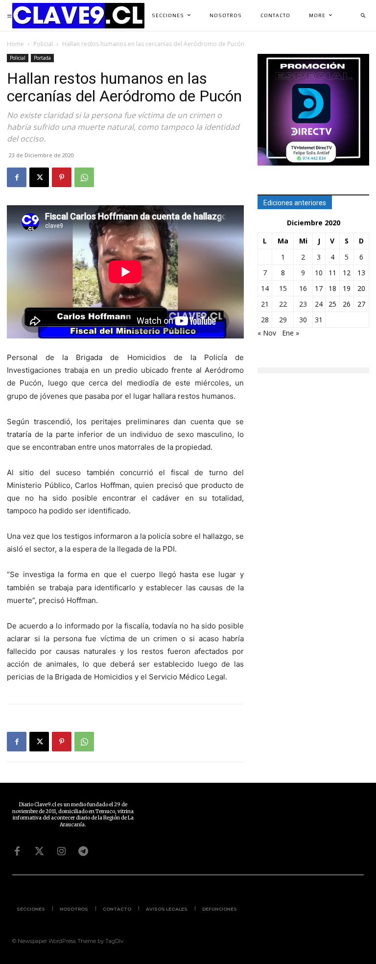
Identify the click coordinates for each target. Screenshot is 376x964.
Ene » (290, 332)
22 (283, 304)
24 (319, 304)
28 (265, 319)
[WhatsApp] (84, 177)
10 (319, 272)
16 (303, 288)
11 (332, 272)
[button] (363, 16)
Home (15, 44)
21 (265, 304)
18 (332, 288)
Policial (43, 44)
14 (265, 288)
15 (283, 288)
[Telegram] (83, 851)
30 (303, 319)
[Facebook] (16, 177)
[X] (39, 177)
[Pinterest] (61, 177)
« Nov (267, 332)
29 (283, 319)
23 (303, 304)
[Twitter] (39, 851)
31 (319, 319)
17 (319, 288)
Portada (42, 57)
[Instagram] (61, 851)
